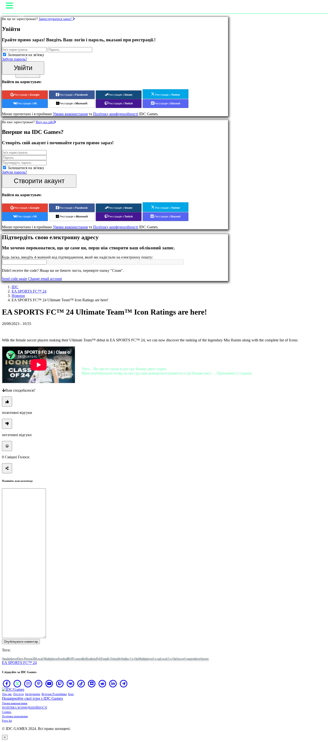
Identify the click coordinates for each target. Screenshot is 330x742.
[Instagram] (28, 683)
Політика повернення (15, 716)
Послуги (18, 694)
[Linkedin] (113, 683)
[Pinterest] (38, 683)
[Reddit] (102, 683)
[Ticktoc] (81, 683)
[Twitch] (60, 683)
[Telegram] (124, 683)
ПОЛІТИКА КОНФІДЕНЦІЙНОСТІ (24, 707)
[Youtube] (49, 683)
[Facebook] (7, 683)
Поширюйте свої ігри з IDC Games (32, 698)
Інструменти (32, 694)
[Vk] (70, 683)
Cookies (6, 712)
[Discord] (92, 683)
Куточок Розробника (54, 694)
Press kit (7, 720)
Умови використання (14, 703)
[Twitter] (17, 683)
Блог (71, 694)
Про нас (7, 694)
